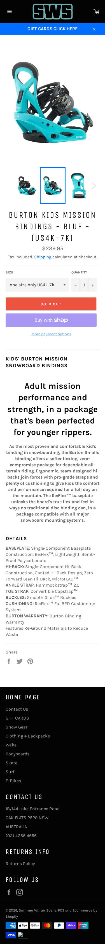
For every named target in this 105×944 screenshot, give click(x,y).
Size (9, 272)
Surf (10, 771)
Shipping (42, 256)
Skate (11, 762)
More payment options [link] (51, 334)
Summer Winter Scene (38, 910)
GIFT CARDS (17, 718)
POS (61, 910)
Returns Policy (20, 863)
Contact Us (17, 709)
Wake (11, 745)
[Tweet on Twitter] (20, 661)
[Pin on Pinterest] (30, 661)
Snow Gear (16, 727)
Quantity (79, 272)
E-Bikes (13, 780)
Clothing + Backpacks (28, 736)
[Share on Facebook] (9, 661)
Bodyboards (17, 753)
